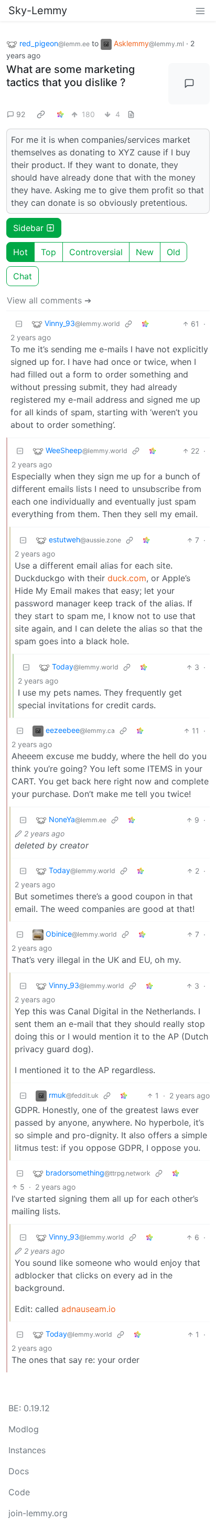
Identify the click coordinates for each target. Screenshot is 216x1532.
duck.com (126, 578)
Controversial (96, 252)
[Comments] (189, 83)
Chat (22, 276)
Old (173, 252)
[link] (41, 114)
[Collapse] (18, 324)
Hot (20, 252)
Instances (27, 1450)
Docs (18, 1471)
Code (19, 1492)
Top (48, 252)
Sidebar (28, 228)
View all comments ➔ (49, 300)
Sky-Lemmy (37, 10)
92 (20, 114)
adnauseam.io (88, 1309)
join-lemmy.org (38, 1513)
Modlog (23, 1429)
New (145, 252)
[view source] (131, 114)
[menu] (200, 10)
